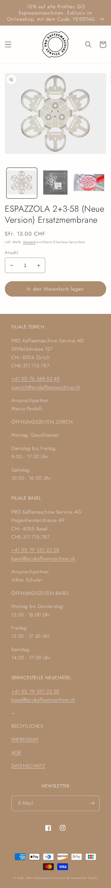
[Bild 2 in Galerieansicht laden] (55, 183)
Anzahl (11, 253)
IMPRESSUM (24, 739)
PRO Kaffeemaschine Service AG (48, 878)
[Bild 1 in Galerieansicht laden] (22, 183)
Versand (29, 242)
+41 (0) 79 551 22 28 (35, 550)
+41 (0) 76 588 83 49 (35, 378)
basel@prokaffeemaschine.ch (43, 558)
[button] (8, 44)
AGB (16, 752)
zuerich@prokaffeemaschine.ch (45, 387)
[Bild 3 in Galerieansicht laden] (89, 183)
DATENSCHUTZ (28, 765)
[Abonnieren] (92, 803)
